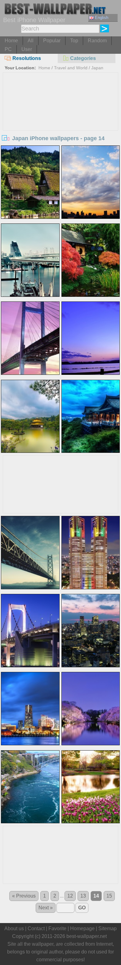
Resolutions (26, 58)
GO (82, 907)
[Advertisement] (60, 119)
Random (97, 40)
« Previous (24, 895)
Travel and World (70, 67)
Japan (97, 67)
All (31, 40)
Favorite (57, 928)
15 (109, 895)
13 (83, 895)
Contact (36, 928)
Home (11, 40)
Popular (51, 40)
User (26, 49)
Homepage (82, 928)
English (101, 17)
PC (8, 49)
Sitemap (107, 928)
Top (74, 40)
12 (70, 895)
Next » (45, 907)
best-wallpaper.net (86, 936)
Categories (83, 58)
